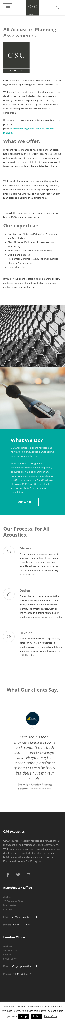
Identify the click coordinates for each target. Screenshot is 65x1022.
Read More (50, 1016)
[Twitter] (18, 874)
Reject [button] (36, 1016)
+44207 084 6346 (21, 973)
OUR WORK (25, 502)
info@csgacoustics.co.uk (24, 916)
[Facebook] (7, 874)
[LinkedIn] (28, 874)
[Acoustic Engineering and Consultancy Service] (32, 7)
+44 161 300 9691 (22, 924)
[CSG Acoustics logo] (32, 57)
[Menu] (7, 7)
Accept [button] (24, 1016)
